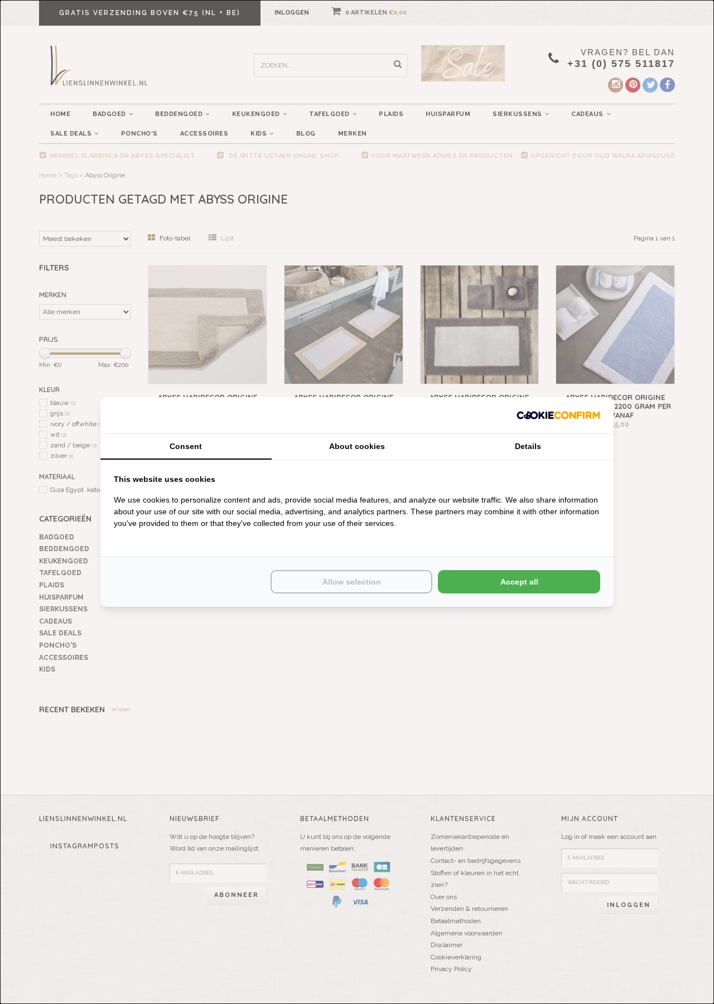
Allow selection (351, 581)
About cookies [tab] (357, 446)
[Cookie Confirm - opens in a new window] (558, 415)
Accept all (519, 581)
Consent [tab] (186, 446)
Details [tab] (528, 446)
